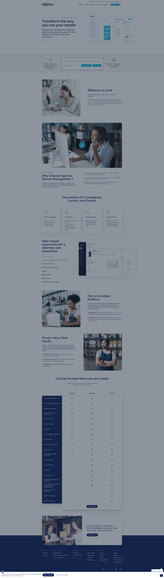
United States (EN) (48, 574)
